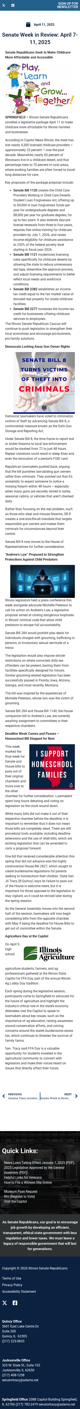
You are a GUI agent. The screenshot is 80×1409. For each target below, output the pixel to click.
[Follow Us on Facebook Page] (16, 1302)
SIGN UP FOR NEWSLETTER (67, 5)
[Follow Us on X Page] (5, 1302)
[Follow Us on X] (5, 5)
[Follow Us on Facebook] (14, 5)
